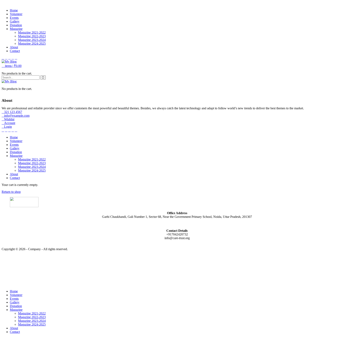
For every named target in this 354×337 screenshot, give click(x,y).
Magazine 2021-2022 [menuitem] (32, 313)
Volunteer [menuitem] (16, 295)
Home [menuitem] (14, 291)
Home (14, 10)
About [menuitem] (14, 328)
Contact (15, 51)
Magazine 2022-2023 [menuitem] (32, 317)
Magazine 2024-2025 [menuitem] (32, 324)
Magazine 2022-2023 (32, 36)
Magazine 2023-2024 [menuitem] (32, 320)
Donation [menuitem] (16, 306)
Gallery (14, 21)
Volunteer (16, 14)
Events (14, 17)
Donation (16, 25)
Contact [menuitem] (15, 332)
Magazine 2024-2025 (32, 43)
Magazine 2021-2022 (32, 32)
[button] (12, 66)
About (14, 47)
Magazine (16, 29)
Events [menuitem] (14, 298)
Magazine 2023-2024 (32, 40)
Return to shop (11, 191)
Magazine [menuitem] (16, 309)
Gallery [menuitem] (14, 302)
